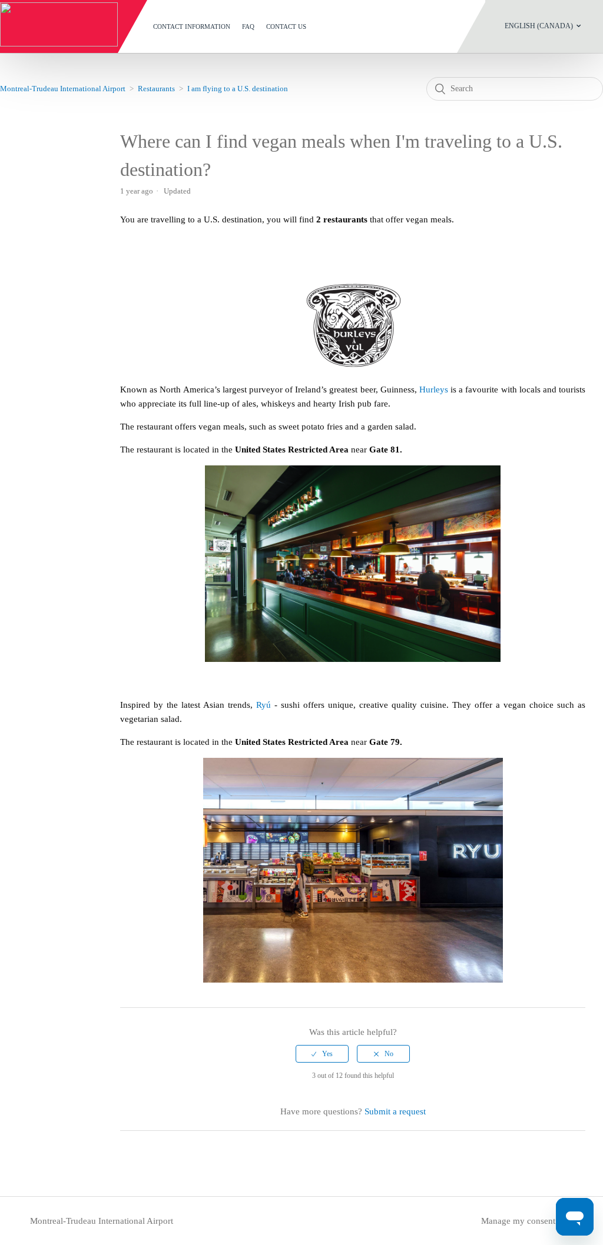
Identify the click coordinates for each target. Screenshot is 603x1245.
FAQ (248, 26)
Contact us (286, 26)
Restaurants (156, 88)
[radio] (322, 1054)
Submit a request (395, 1111)
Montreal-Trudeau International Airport (62, 88)
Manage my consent (518, 1221)
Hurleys (433, 389)
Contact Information (191, 26)
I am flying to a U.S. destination (237, 88)
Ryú (263, 705)
